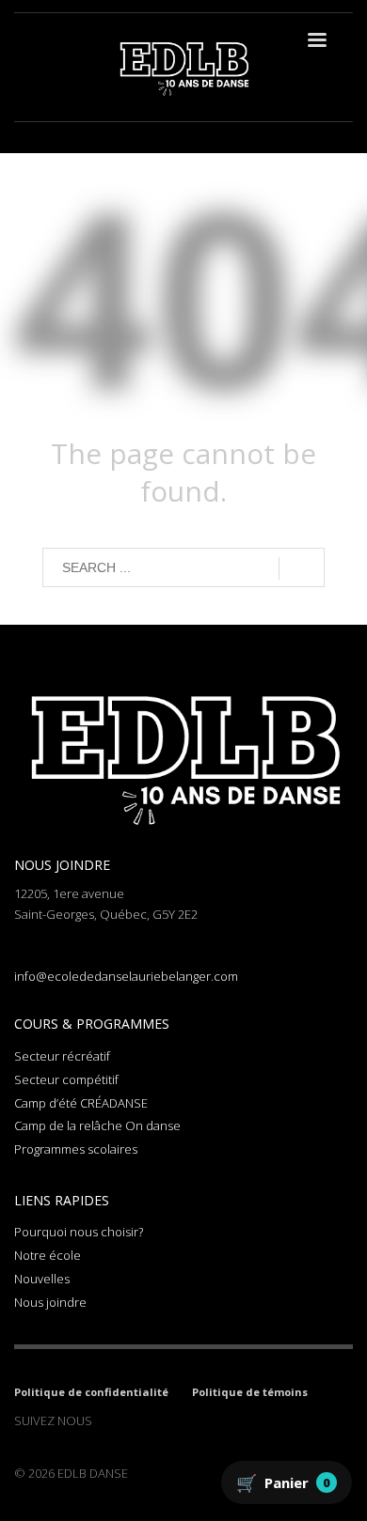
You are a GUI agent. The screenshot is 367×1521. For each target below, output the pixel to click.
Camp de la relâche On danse (97, 1125)
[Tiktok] (163, 1420)
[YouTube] (191, 1420)
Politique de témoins (250, 1392)
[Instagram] (134, 1420)
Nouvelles (42, 1278)
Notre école (47, 1255)
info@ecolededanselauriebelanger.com (126, 976)
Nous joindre (50, 1302)
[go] (302, 568)
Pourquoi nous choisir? (78, 1231)
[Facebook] (106, 1420)
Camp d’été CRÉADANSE (81, 1102)
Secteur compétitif (66, 1079)
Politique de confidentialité (91, 1392)
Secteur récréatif (62, 1056)
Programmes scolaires (75, 1149)
